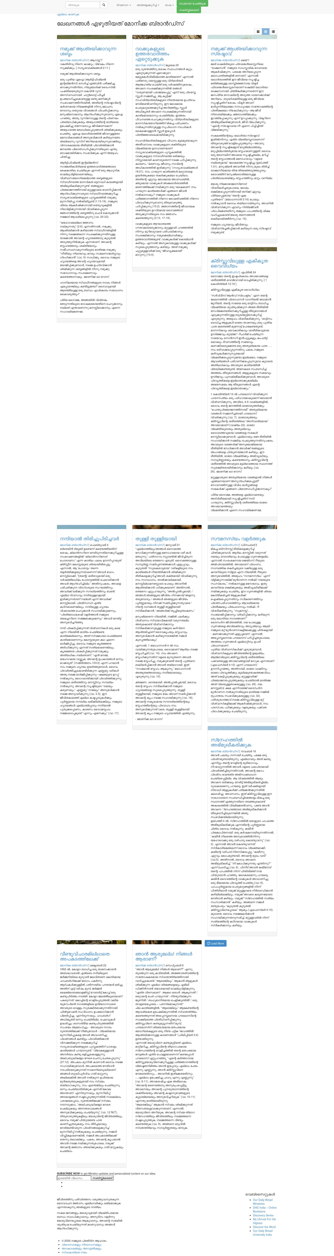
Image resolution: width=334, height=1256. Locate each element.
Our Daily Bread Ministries (263, 1202)
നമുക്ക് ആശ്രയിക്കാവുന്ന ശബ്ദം (88, 51)
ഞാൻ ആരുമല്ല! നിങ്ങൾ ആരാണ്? (163, 956)
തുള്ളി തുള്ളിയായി (156, 538)
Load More (217, 943)
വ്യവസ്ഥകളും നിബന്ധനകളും (81, 1244)
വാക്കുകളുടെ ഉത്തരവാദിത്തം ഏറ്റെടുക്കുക (152, 53)
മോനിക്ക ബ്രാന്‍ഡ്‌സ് (74, 60)
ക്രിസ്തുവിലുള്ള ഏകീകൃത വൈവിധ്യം (239, 263)
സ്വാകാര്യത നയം (74, 1252)
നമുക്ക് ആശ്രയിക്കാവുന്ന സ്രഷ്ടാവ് (239, 51)
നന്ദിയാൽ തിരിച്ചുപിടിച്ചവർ (89, 538)
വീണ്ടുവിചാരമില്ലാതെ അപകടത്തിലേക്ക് (85, 956)
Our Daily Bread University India (263, 1232)
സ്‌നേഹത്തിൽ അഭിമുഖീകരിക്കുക (231, 742)
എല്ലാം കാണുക (68, 14)
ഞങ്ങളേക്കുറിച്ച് (147, 5)
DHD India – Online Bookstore (265, 1209)
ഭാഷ (168, 5)
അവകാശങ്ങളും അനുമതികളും (81, 1248)
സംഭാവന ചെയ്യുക (192, 3)
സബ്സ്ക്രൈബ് (189, 10)
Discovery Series (263, 1215)
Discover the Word (264, 1227)
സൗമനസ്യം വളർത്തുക (238, 538)
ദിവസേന (122, 5)
